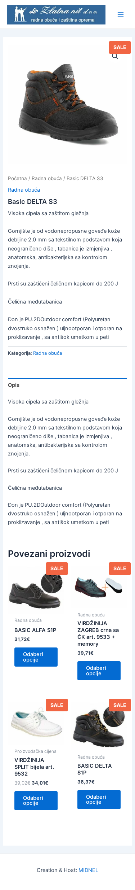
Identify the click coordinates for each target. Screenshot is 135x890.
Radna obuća (47, 178)
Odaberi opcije (33, 657)
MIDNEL (88, 870)
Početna (17, 178)
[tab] (67, 385)
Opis (13, 385)
